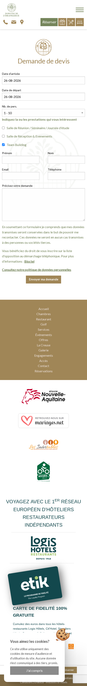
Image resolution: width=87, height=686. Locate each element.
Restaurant (43, 319)
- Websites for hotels (50, 682)
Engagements (43, 355)
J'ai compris (34, 670)
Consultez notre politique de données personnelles (36, 270)
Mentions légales (71, 678)
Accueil (43, 309)
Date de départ (11, 90)
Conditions (26, 682)
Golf (43, 324)
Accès (43, 361)
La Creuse (43, 345)
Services (43, 329)
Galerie (43, 350)
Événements (43, 335)
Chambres (43, 314)
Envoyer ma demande (43, 279)
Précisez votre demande (17, 185)
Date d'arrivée (11, 73)
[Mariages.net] (43, 420)
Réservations (44, 371)
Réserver (69, 669)
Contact (43, 366)
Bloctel (29, 261)
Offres (43, 340)
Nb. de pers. (9, 106)
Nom (51, 153)
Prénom (7, 153)
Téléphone (55, 169)
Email (5, 169)
